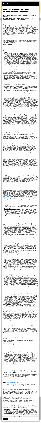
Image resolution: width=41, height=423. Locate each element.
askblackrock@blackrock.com (12, 382)
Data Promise (10, 341)
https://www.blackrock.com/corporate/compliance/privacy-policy (18, 253)
